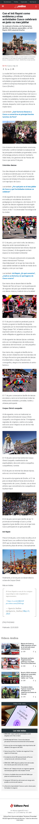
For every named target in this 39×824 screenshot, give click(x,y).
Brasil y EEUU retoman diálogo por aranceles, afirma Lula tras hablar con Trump (28, 675)
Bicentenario (7, 2)
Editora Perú (7, 816)
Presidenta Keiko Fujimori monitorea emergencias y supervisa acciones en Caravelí (28, 690)
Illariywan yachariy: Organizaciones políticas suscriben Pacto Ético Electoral (28, 660)
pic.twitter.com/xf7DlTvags (15, 603)
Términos (26, 816)
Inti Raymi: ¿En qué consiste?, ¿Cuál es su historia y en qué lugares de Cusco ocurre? (18, 275)
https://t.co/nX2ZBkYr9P (16, 601)
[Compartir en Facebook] (34, 651)
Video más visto (19, 704)
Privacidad (33, 816)
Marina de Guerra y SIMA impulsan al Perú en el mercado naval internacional (28, 646)
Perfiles (16, 2)
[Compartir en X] (35, 651)
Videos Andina (9, 638)
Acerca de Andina (17, 816)
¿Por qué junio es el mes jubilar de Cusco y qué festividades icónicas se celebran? (19, 189)
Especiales (24, 2)
